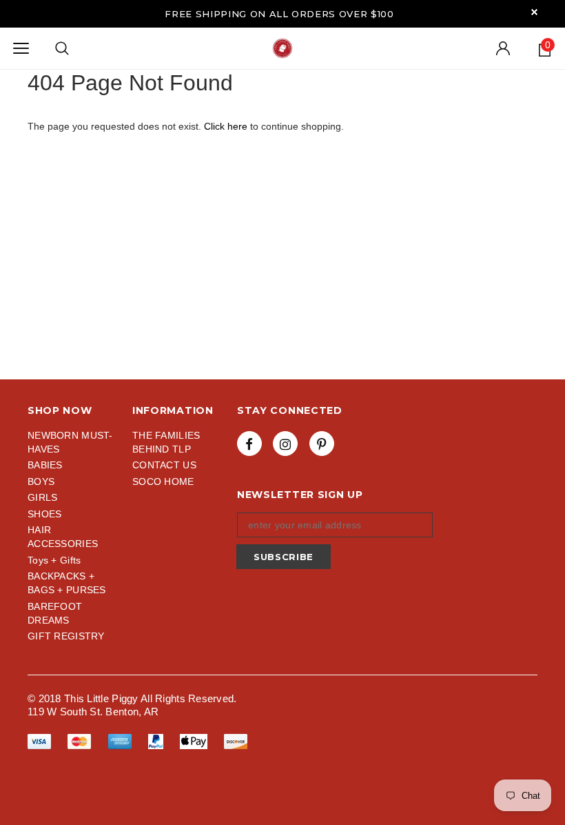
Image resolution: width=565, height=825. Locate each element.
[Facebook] (249, 443)
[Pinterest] (321, 443)
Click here (227, 126)
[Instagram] (285, 443)
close (534, 12)
